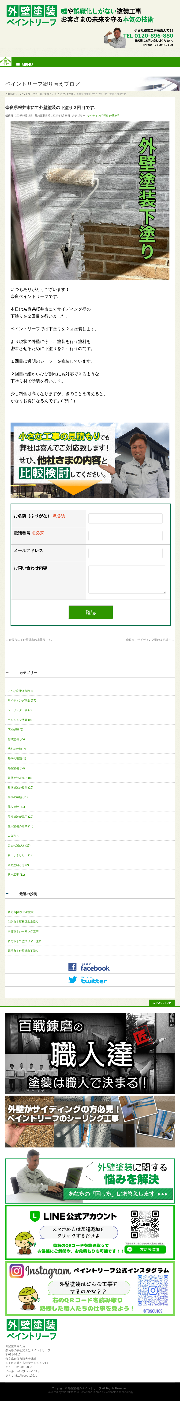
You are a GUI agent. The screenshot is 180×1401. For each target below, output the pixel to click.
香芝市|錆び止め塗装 (21, 912)
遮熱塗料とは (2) (18, 865)
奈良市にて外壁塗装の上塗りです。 (29, 639)
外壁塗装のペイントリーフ (84, 1388)
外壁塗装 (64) (16, 768)
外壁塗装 (114, 115)
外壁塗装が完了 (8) (20, 778)
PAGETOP (163, 1002)
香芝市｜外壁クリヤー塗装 (24, 941)
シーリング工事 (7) (20, 710)
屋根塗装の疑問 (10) (20, 826)
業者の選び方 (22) (19, 845)
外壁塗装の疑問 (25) (20, 787)
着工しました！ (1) (20, 855)
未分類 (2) (14, 836)
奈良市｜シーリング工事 (23, 931)
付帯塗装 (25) (16, 739)
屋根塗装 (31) (16, 806)
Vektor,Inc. (112, 1392)
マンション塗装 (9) (20, 720)
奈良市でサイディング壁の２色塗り (150, 639)
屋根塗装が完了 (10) (20, 816)
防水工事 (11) (16, 874)
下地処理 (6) (15, 729)
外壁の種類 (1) (17, 758)
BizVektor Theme (90, 1392)
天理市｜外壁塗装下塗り (23, 950)
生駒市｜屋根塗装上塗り (23, 921)
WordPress (69, 1392)
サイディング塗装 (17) (22, 700)
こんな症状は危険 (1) (21, 691)
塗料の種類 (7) (17, 749)
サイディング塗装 (97, 115)
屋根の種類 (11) (18, 797)
